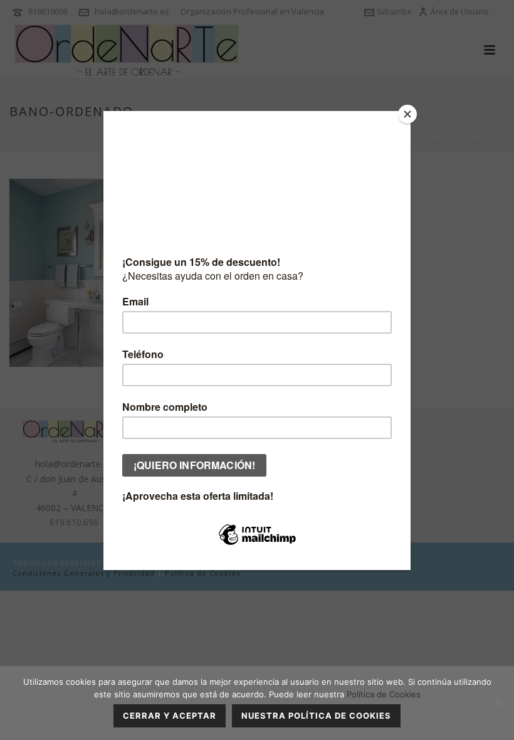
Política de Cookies (384, 694)
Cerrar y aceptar (169, 716)
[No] (498, 703)
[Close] (407, 114)
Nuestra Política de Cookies (316, 716)
